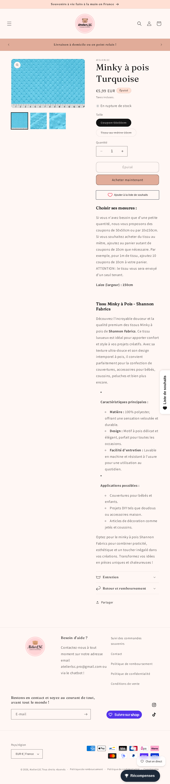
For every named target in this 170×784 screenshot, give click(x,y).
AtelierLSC (36, 769)
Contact (116, 654)
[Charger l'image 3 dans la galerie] (57, 121)
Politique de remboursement (132, 664)
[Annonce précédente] (9, 45)
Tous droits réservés (54, 769)
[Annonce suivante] (161, 45)
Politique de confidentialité (130, 674)
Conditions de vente (125, 684)
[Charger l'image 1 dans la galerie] (19, 121)
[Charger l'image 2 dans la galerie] (38, 121)
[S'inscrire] (86, 714)
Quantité (101, 142)
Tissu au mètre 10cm (118, 133)
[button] (9, 24)
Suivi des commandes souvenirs (126, 641)
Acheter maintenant (127, 180)
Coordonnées (151, 769)
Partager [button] (107, 602)
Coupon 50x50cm (116, 123)
